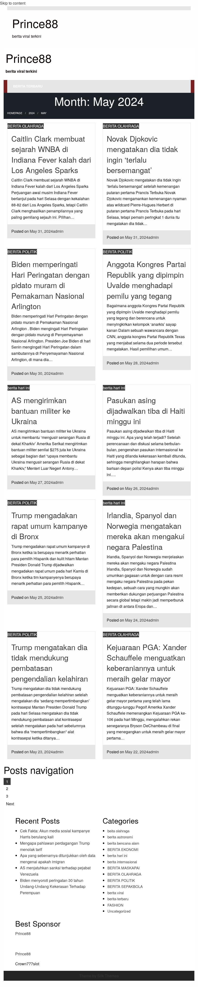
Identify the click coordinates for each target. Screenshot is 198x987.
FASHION (115, 904)
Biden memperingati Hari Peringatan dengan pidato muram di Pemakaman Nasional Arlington (50, 284)
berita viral (115, 892)
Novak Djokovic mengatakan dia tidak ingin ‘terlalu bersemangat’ (142, 154)
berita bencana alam (123, 843)
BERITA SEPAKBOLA (125, 886)
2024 (32, 113)
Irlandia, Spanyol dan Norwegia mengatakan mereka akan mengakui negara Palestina (145, 530)
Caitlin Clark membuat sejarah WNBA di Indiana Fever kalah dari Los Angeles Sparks (51, 154)
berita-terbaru (117, 898)
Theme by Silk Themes (99, 976)
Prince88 (35, 23)
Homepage (14, 113)
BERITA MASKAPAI (123, 867)
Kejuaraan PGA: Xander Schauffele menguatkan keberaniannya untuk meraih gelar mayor (147, 662)
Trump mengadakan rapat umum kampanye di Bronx (49, 525)
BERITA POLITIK (22, 251)
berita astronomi (120, 836)
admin (58, 231)
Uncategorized (118, 911)
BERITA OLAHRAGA (25, 126)
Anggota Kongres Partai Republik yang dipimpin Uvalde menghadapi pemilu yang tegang (146, 279)
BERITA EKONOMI (122, 849)
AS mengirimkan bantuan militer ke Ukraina (40, 410)
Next (10, 803)
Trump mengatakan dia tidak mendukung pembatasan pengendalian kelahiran (49, 662)
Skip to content (12, 3)
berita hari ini (18, 388)
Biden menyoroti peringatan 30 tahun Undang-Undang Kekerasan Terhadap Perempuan (52, 886)
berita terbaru (27, 86)
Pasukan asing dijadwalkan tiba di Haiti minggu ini (146, 410)
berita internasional (122, 861)
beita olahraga (118, 830)
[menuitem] (27, 86)
